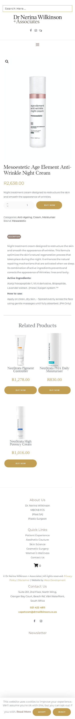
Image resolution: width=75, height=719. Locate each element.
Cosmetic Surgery (37, 548)
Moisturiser (48, 217)
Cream (37, 217)
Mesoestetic (19, 220)
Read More (24, 711)
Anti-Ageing (24, 217)
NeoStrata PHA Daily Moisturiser (54, 370)
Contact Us (37, 557)
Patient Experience (37, 535)
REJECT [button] (61, 712)
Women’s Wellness (37, 553)
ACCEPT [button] (42, 712)
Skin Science (37, 544)
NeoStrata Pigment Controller (20, 370)
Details (24, 366)
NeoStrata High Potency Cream (20, 443)
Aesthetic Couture (37, 539)
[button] (7, 61)
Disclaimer (24, 580)
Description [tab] (14, 236)
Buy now (49, 205)
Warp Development (55, 580)
